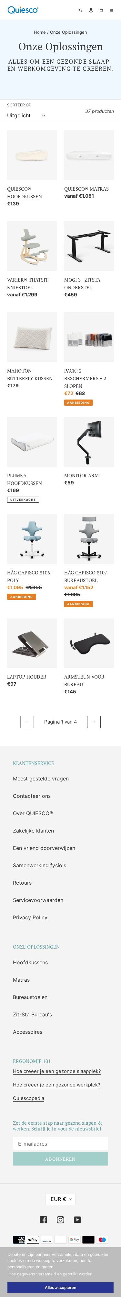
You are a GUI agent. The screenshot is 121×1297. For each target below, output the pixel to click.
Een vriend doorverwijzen (44, 848)
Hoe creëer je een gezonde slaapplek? (57, 1071)
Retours (22, 882)
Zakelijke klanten (33, 830)
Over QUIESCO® (33, 813)
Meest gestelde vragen (41, 778)
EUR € (58, 1199)
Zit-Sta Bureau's (32, 1014)
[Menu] (111, 10)
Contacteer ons (32, 796)
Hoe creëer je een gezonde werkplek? (56, 1085)
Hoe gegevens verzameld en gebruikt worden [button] (50, 1274)
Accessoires (27, 1032)
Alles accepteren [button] (60, 1287)
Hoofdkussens (30, 962)
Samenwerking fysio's (39, 865)
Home (40, 32)
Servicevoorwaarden (38, 900)
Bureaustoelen (30, 997)
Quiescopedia (28, 1098)
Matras (21, 980)
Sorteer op (19, 105)
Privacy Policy (30, 917)
